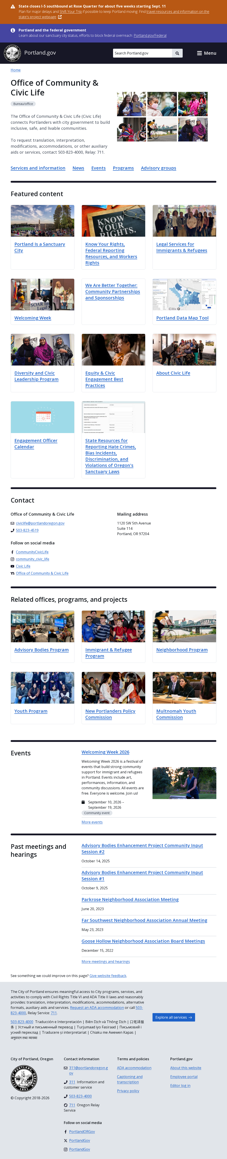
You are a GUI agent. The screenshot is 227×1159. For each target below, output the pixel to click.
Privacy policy (128, 1090)
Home (16, 70)
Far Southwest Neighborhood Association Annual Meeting (144, 920)
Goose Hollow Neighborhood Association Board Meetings (143, 941)
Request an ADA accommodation (97, 1007)
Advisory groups (158, 168)
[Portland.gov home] (30, 53)
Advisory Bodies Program (41, 650)
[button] (206, 53)
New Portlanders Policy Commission (110, 714)
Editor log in (180, 1085)
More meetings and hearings (106, 961)
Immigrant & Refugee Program (108, 653)
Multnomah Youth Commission (176, 714)
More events (92, 822)
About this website (185, 1067)
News (78, 168)
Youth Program (30, 711)
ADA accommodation (134, 1067)
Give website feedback (108, 975)
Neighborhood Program (182, 650)
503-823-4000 (22, 1021)
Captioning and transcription (130, 1079)
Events (98, 168)
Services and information (38, 168)
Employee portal (184, 1076)
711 (54, 1012)
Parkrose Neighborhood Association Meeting (130, 899)
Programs (123, 168)
